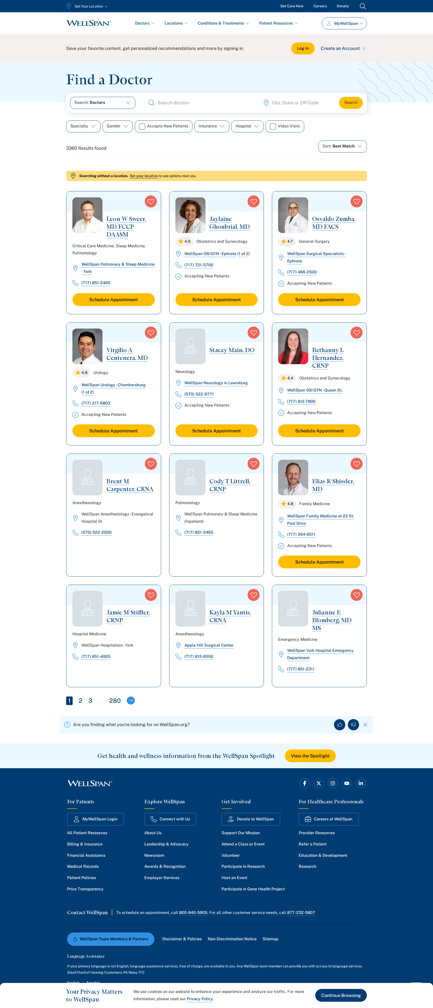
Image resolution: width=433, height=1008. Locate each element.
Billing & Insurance (84, 844)
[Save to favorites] (151, 201)
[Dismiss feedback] (365, 724)
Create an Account (340, 48)
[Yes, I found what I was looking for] (339, 724)
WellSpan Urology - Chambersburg (113, 384)
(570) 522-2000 (96, 532)
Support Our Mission (241, 832)
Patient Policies (81, 877)
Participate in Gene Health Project (253, 889)
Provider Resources (317, 832)
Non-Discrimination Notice (232, 939)
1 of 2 (244, 253)
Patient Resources (276, 23)
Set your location (144, 176)
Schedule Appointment (113, 299)
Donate (343, 6)
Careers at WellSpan (333, 819)
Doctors (142, 23)
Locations (174, 23)
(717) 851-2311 (300, 669)
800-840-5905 (193, 912)
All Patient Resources (87, 832)
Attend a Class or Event (243, 844)
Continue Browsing (341, 995)
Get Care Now (291, 6)
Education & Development (323, 855)
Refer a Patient (313, 844)
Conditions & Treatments (221, 23)
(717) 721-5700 (198, 265)
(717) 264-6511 (301, 534)
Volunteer (231, 855)
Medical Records (83, 866)
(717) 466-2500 (302, 272)
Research (307, 866)
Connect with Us (175, 819)
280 (115, 700)
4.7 (290, 241)
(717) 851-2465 (95, 282)
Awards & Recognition (165, 866)
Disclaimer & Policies (182, 939)
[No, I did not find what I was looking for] (353, 724)
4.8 (84, 372)
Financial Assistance (86, 855)
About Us (152, 832)
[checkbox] (142, 126)
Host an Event (234, 877)
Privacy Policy (200, 998)
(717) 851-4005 (95, 656)
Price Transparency (85, 889)
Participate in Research (243, 866)
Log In (303, 48)
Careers (320, 6)
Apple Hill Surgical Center (209, 645)
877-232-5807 (301, 912)
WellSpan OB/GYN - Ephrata (210, 253)
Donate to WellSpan (255, 819)
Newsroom (154, 855)
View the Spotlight (310, 755)
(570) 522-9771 (199, 394)
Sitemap (270, 939)
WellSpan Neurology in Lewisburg (216, 382)
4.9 (187, 241)
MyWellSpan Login (100, 819)
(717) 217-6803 (95, 403)
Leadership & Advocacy (166, 844)
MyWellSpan (346, 23)
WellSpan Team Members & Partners (114, 939)
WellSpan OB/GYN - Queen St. (315, 390)
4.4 (290, 378)
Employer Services (161, 877)
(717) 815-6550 (198, 656)
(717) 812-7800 (301, 401)
